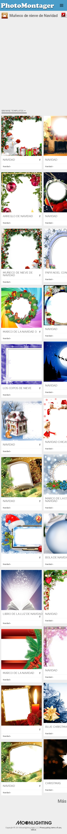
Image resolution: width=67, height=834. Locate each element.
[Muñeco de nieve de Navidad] (21, 249)
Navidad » (7, 223)
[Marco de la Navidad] (21, 649)
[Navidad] (21, 136)
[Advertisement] (33, 45)
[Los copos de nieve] (21, 364)
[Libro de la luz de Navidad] (21, 590)
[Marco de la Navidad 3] (21, 308)
